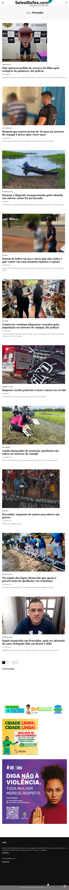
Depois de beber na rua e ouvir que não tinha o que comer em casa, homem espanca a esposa (32, 260)
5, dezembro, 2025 (6, 74)
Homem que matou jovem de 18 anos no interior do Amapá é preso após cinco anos (33, 133)
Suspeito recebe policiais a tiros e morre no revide (34, 390)
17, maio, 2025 (5, 201)
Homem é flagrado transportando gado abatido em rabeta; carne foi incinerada (32, 196)
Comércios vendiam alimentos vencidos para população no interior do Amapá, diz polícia (30, 326)
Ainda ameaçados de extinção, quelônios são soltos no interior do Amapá (30, 452)
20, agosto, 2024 (6, 330)
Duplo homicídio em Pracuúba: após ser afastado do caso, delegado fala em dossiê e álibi (33, 642)
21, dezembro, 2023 (7, 457)
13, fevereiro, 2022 (6, 584)
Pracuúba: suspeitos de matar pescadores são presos (31, 516)
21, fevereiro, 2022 (6, 520)
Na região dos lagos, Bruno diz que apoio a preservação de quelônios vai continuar (29, 579)
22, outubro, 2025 (6, 138)
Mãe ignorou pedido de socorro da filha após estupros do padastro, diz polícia (30, 69)
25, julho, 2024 (5, 393)
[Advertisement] (34, 687)
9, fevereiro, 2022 (6, 647)
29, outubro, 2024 (6, 265)
